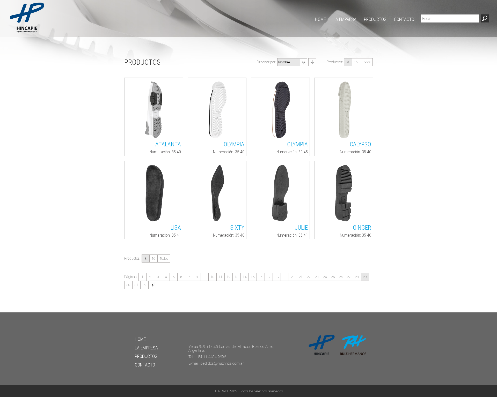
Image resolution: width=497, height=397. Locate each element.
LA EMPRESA (344, 19)
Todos (366, 62)
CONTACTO (404, 19)
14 (244, 277)
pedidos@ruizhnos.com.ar (222, 363)
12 (228, 277)
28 (357, 277)
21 (301, 277)
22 (309, 277)
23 (317, 277)
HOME (320, 19)
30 (128, 285)
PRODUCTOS (375, 19)
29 (365, 277)
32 (144, 285)
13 (236, 277)
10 (212, 277)
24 (325, 277)
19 (285, 277)
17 (269, 277)
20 (293, 277)
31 (136, 285)
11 (220, 277)
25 (333, 277)
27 (349, 277)
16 (356, 62)
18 (277, 277)
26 (341, 277)
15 (252, 277)
